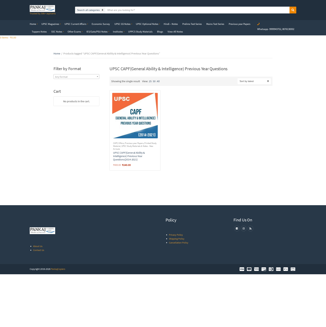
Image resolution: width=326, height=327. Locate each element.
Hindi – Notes (171, 24)
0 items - (8, 37)
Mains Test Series (215, 24)
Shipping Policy (176, 238)
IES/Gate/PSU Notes (96, 31)
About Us (37, 246)
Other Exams (74, 31)
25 (150, 81)
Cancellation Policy (178, 242)
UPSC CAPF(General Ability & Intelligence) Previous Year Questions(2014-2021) (129, 156)
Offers (121, 143)
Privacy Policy (176, 234)
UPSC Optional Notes (147, 24)
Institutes (118, 31)
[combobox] (76, 76)
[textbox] (76, 76)
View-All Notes (175, 31)
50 (154, 81)
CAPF (115, 143)
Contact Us (38, 250)
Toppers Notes (39, 31)
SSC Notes (56, 31)
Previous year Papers (239, 24)
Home (33, 24)
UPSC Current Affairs (75, 24)
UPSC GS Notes (122, 24)
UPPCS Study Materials (140, 31)
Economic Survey (101, 24)
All (158, 81)
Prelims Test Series (192, 24)
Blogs (160, 31)
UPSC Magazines (50, 24)
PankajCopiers (58, 269)
